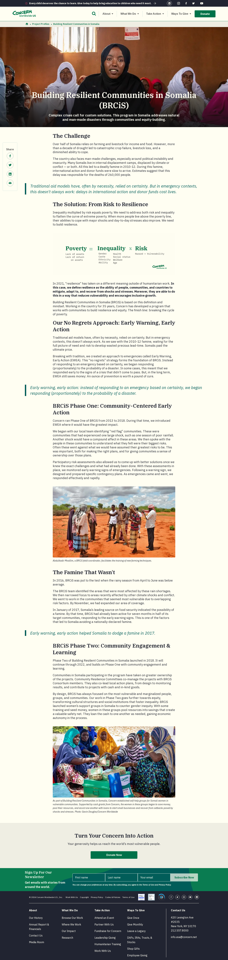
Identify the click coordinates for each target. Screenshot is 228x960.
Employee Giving (137, 955)
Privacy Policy (97, 897)
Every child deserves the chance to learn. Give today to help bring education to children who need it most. (90, 3)
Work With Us (72, 897)
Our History (36, 917)
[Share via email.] (10, 183)
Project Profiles (40, 24)
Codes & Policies (112, 897)
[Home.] (27, 24)
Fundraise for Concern (107, 931)
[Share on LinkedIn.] (10, 174)
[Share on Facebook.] (10, 156)
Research (67, 937)
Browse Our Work (72, 917)
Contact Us (36, 935)
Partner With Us (104, 924)
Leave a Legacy (136, 931)
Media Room (36, 942)
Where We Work (71, 924)
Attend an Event (104, 917)
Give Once (133, 917)
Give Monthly (135, 924)
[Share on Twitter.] (10, 165)
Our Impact (69, 931)
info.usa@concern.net (184, 937)
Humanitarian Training (107, 944)
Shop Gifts (133, 948)
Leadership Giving (105, 937)
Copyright (84, 897)
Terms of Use (128, 897)
